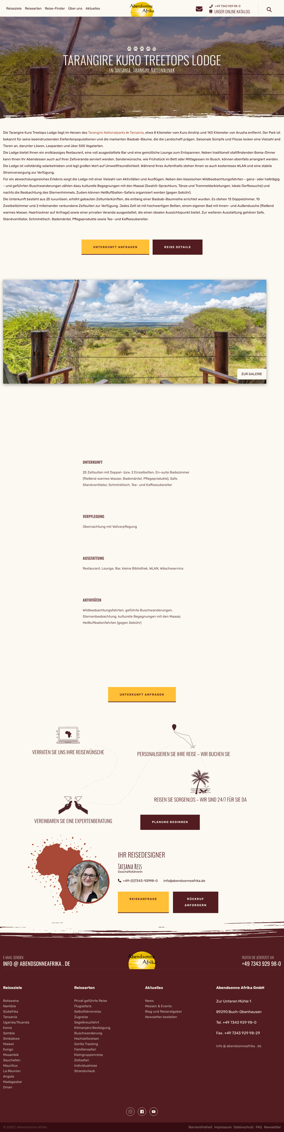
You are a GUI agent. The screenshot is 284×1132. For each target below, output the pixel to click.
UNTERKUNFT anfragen (115, 247)
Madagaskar (12, 1082)
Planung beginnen (170, 822)
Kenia (7, 1028)
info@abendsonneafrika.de (184, 881)
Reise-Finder (55, 8)
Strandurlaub (84, 1071)
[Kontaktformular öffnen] (199, 8)
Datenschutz (244, 1127)
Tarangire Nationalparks (106, 133)
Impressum (223, 1127)
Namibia (9, 1006)
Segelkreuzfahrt (86, 1022)
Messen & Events (158, 1006)
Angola (8, 1076)
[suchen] (269, 10)
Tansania (137, 133)
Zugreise (81, 1017)
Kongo (8, 1049)
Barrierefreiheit (200, 1127)
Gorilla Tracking (86, 1044)
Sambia (9, 1033)
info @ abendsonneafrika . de (36, 963)
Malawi (8, 1044)
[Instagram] (130, 1111)
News (149, 1001)
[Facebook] (142, 1111)
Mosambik (11, 1055)
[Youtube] (153, 1111)
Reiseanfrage (143, 899)
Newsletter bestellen (161, 1017)
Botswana (11, 1001)
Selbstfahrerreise (87, 1011)
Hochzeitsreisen (86, 1039)
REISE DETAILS (177, 247)
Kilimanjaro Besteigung (92, 1028)
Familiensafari (85, 1049)
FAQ (259, 1127)
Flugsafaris (82, 1006)
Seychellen (11, 1060)
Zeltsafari (81, 1060)
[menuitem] (14, 8)
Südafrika (10, 1011)
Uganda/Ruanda (16, 1022)
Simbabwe (11, 1039)
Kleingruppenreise (88, 1055)
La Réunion (12, 1071)
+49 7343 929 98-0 (261, 963)
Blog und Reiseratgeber (163, 1011)
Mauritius (10, 1066)
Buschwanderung (88, 1033)
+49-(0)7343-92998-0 (140, 881)
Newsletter (272, 1127)
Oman (7, 1087)
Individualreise (85, 1066)
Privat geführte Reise (90, 1001)
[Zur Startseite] (142, 9)
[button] (142, 332)
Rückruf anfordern (196, 902)
